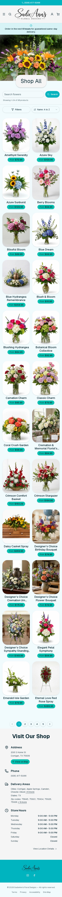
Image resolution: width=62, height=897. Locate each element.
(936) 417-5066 (32, 2)
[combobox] (46, 109)
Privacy (23, 892)
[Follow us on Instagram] (27, 875)
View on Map (21, 761)
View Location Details (43, 848)
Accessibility (34, 892)
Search (54, 94)
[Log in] (52, 14)
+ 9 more (22, 802)
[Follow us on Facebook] (34, 875)
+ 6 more (30, 792)
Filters (18, 109)
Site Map (47, 892)
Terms (14, 892)
